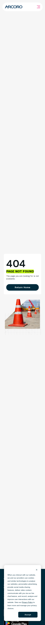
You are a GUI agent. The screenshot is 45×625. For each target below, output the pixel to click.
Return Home (22, 287)
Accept (28, 615)
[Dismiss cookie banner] (37, 570)
